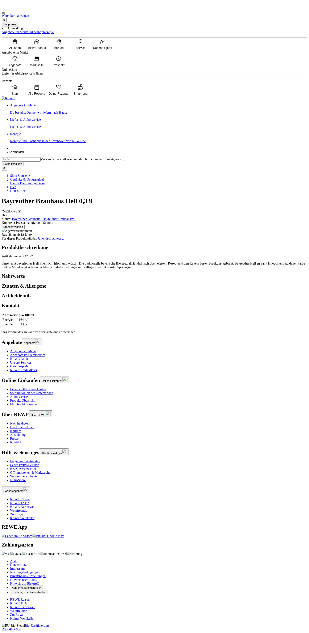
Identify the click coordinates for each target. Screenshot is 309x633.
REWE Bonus (19, 358)
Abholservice (19, 396)
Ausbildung (18, 434)
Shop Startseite (20, 175)
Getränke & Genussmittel (27, 179)
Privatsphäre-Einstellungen (28, 576)
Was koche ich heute (23, 476)
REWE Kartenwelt (22, 506)
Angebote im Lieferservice (27, 355)
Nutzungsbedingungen (25, 572)
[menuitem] (15, 44)
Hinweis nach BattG (23, 580)
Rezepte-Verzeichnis (23, 468)
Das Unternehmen (22, 427)
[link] (158, 109)
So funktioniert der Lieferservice (31, 393)
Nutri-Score (18, 480)
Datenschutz (18, 564)
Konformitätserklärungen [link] (26, 587)
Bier (13, 187)
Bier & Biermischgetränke (27, 183)
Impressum (17, 568)
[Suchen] (123, 160)
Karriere (15, 431)
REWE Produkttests (23, 370)
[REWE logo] (8, 98)
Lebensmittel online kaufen (28, 389)
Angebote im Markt (23, 351)
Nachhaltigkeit (19, 423)
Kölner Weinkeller (22, 518)
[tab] (154, 276)
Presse (14, 438)
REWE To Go (19, 503)
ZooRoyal (17, 514)
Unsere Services (21, 362)
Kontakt (15, 442)
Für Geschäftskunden (24, 404)
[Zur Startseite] (16, 8)
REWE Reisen (20, 499)
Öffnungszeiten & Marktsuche (30, 472)
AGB (13, 561)
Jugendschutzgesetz (51, 238)
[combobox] (21, 159)
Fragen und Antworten (25, 461)
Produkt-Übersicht (22, 400)
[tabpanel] (154, 320)
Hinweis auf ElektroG (24, 583)
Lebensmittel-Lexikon (24, 465)
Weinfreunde (18, 510)
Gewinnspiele (19, 366)
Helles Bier (17, 191)
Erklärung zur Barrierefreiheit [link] (29, 592)
